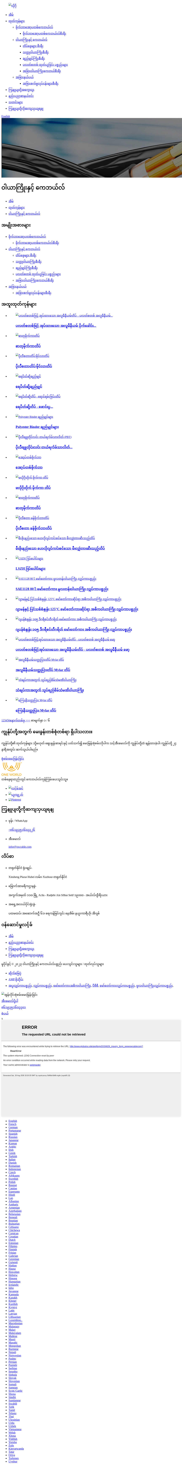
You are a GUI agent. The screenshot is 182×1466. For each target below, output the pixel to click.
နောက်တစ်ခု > (18, 720)
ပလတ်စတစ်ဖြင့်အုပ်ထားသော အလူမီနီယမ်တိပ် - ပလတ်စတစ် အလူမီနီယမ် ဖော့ (73, 649)
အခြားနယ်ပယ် (25, 77)
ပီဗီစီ (95, 985)
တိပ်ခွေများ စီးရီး (33, 45)
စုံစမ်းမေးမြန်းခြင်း (12, 758)
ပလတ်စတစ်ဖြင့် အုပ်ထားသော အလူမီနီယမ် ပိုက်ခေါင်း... (56, 326)
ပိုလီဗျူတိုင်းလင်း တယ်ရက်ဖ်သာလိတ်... (44, 447)
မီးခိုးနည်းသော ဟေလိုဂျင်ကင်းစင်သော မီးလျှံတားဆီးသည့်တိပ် (60, 548)
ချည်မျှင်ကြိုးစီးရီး (34, 58)
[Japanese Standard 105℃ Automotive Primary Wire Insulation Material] (66, 619)
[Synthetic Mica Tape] (28, 497)
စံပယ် (5, 1013)
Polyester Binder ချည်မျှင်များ (37, 427)
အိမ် (11, 14)
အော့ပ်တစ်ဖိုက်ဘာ (29, 467)
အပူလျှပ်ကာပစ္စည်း (20, 985)
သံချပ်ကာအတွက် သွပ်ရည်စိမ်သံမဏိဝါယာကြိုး (50, 690)
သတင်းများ (16, 102)
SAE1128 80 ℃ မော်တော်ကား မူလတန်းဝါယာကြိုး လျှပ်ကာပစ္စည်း (62, 589)
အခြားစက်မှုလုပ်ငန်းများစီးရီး (40, 83)
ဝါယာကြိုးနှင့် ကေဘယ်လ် (31, 39)
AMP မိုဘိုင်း (16, 979)
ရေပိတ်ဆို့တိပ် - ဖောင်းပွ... (34, 407)
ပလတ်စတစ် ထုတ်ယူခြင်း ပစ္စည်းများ (45, 64)
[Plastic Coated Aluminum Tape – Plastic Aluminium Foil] (65, 639)
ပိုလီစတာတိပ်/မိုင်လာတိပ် (34, 366)
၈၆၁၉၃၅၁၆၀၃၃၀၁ (13, 1007)
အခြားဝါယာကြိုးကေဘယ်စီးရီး (42, 70)
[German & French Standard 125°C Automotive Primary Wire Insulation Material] (68, 599)
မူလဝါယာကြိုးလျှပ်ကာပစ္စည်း (154, 985)
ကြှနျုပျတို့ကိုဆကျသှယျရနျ (26, 108)
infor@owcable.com (20, 846)
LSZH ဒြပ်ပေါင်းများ (30, 568)
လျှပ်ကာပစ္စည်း (42, 985)
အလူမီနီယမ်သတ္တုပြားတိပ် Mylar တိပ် (43, 670)
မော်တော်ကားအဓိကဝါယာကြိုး (72, 985)
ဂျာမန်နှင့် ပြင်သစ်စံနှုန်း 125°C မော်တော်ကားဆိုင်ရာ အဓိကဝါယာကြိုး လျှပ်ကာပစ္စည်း (77, 609)
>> (28, 720)
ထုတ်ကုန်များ (17, 20)
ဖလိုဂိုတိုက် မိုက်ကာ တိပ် (33, 488)
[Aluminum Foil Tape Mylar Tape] (40, 659)
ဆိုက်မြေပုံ (15, 973)
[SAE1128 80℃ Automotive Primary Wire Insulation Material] (56, 578)
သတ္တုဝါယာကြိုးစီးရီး (36, 52)
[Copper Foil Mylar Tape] (34, 700)
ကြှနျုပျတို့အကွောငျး (21, 89)
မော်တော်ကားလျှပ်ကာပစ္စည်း (117, 985)
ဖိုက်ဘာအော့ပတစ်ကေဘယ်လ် (34, 27)
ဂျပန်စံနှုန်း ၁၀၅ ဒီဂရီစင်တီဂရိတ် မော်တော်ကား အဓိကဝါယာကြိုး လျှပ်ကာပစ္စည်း (74, 629)
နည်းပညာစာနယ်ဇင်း (21, 95)
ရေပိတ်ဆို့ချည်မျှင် (29, 386)
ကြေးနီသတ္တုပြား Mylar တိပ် (36, 710)
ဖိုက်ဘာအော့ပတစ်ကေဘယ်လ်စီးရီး (44, 33)
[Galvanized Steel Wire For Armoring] (46, 679)
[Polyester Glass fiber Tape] (32, 518)
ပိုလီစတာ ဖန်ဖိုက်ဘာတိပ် (34, 528)
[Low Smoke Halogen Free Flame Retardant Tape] (55, 538)
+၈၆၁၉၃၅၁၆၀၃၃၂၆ (22, 829)
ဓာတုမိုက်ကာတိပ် (28, 346)
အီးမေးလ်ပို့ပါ (9, 1000)
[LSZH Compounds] (29, 558)
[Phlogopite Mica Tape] (32, 477)
